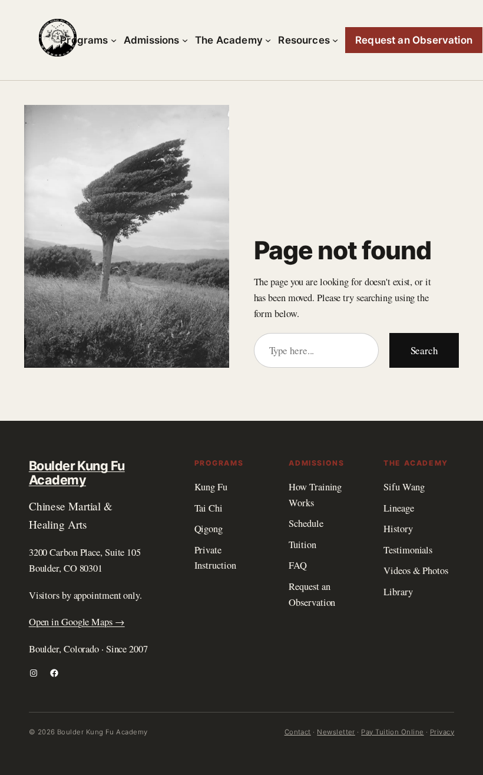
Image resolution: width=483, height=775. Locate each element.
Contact (297, 732)
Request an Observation (312, 594)
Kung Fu (210, 486)
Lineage (398, 508)
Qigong (208, 528)
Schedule (306, 523)
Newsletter (336, 732)
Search (424, 350)
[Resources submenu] (335, 40)
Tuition (302, 544)
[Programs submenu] (114, 40)
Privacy (442, 732)
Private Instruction (215, 557)
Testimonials (407, 549)
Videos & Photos (415, 570)
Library (397, 591)
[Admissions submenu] (185, 40)
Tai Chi (208, 508)
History (397, 528)
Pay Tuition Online (392, 732)
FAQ (298, 565)
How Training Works (315, 494)
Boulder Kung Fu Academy (77, 472)
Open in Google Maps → (77, 621)
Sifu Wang (403, 486)
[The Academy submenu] (268, 40)
